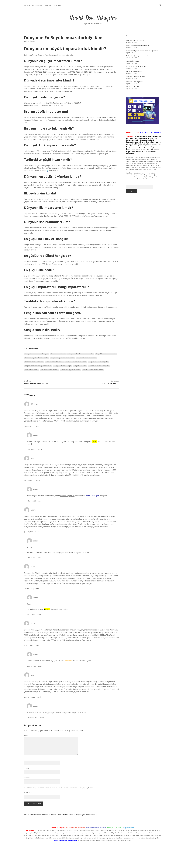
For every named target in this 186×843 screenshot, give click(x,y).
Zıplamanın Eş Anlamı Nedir (36, 383)
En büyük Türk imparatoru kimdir (76, 362)
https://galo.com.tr (83, 814)
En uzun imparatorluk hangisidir (98, 366)
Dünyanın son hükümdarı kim (34, 362)
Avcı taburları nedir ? (132, 61)
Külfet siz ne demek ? (132, 87)
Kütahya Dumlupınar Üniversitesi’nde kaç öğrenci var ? (142, 51)
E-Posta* (26, 768)
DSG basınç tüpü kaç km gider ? (135, 40)
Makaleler (33, 348)
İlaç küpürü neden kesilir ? (134, 71)
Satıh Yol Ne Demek (110, 383)
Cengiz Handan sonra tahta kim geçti (36, 354)
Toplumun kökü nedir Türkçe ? (135, 77)
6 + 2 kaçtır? (28, 793)
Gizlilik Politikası (37, 5)
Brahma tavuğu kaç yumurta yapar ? (137, 56)
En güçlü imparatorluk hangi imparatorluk (38, 366)
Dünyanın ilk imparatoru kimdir (86, 358)
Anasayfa (27, 5)
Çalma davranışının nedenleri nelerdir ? (138, 46)
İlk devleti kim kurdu (31, 370)
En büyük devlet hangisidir (54, 362)
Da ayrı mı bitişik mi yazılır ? (134, 82)
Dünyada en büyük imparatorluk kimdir (80, 354)
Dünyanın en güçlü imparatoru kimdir (62, 358)
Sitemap (94, 814)
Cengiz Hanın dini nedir (58, 354)
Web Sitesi (27, 778)
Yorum (26, 735)
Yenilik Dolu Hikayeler (93, 18)
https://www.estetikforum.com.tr (37, 814)
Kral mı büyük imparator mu (49, 370)
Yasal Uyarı (47, 5)
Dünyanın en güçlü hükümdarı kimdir (36, 358)
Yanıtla (37, 426)
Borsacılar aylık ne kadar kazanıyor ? (137, 66)
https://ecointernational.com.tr (63, 814)
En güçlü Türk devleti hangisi (62, 366)
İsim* (25, 759)
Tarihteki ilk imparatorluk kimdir (93, 370)
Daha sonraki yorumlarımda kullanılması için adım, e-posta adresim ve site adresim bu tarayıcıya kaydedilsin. (60, 788)
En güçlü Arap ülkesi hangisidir (98, 362)
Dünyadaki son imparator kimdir (106, 354)
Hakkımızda (57, 5)
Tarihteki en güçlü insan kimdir (70, 370)
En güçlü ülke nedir (80, 366)
